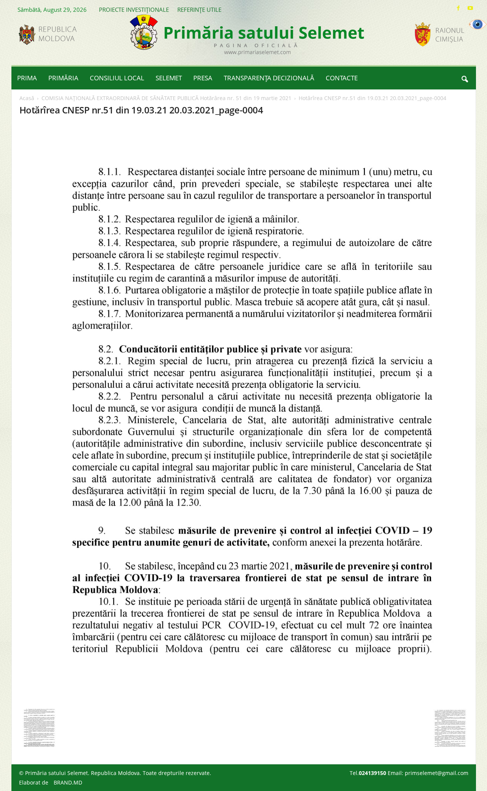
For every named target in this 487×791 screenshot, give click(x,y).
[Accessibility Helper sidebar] (478, 24)
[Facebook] (458, 8)
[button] (464, 78)
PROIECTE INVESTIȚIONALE (134, 9)
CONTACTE (342, 77)
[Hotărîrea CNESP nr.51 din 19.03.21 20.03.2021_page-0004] (243, 414)
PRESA (202, 77)
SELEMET (169, 77)
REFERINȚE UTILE (199, 9)
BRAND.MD (68, 782)
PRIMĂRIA (63, 77)
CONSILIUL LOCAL (117, 77)
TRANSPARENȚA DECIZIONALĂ (269, 77)
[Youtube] (470, 8)
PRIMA (27, 77)
